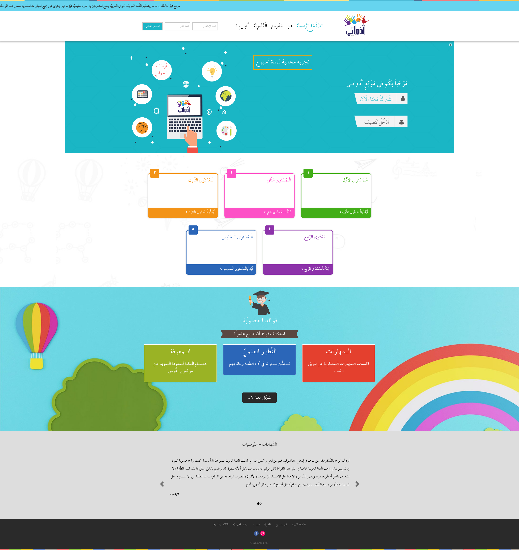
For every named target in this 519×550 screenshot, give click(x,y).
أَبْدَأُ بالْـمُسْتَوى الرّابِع (316, 262)
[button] (161, 476)
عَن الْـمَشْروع (282, 26)
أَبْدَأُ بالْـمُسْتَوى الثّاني (278, 205)
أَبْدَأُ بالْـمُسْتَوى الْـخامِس (237, 262)
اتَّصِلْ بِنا (243, 26)
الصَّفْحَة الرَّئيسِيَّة (310, 26)
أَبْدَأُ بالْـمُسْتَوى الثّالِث (200, 205)
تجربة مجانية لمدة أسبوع (283, 61)
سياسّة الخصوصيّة (240, 518)
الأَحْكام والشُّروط (220, 518)
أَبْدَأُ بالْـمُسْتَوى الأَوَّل (355, 205)
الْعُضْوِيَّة (260, 26)
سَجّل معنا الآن (259, 391)
